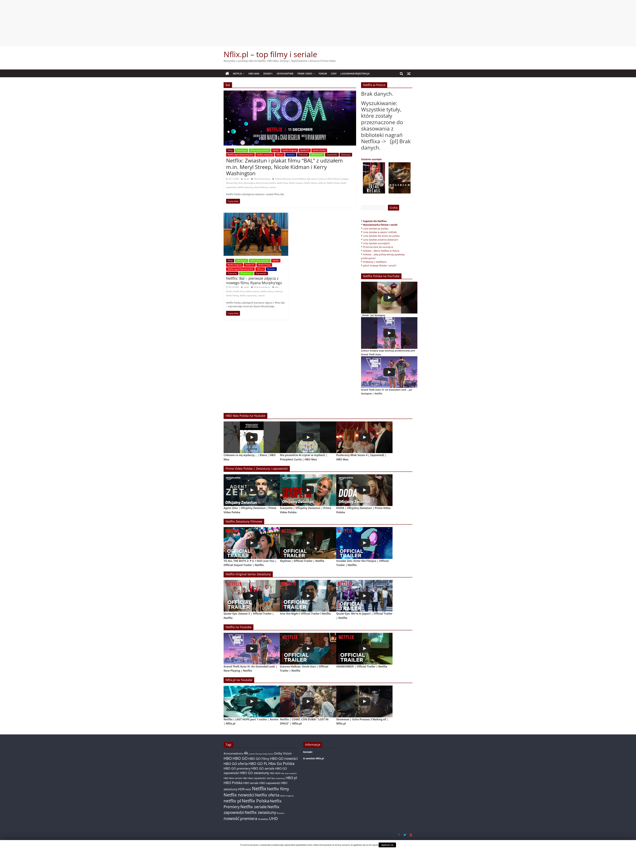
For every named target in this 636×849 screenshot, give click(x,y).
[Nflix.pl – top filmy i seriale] (227, 73)
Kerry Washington (246, 183)
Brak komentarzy (262, 178)
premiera (248, 818)
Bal (308, 178)
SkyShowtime (285, 73)
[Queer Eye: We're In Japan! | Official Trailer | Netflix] (364, 596)
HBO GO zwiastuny (254, 773)
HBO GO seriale (262, 768)
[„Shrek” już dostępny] (389, 297)
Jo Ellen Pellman (333, 178)
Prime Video (304, 73)
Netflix (237, 73)
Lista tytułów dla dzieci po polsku (381, 235)
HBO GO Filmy (258, 758)
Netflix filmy (282, 183)
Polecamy (303, 154)
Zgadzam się (387, 844)
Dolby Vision (283, 753)
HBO (228, 758)
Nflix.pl (280, 154)
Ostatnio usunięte (371, 159)
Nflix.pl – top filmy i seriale (270, 54)
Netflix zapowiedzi (248, 295)
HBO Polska (233, 782)
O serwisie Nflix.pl (313, 758)
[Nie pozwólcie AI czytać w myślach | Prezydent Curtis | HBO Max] (308, 437)
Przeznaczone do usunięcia (378, 247)
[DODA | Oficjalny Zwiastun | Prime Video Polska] (364, 490)
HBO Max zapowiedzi (254, 778)
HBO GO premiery (237, 768)
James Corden (317, 178)
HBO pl (291, 777)
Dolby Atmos (267, 754)
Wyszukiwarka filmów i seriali (380, 224)
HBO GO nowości (284, 758)
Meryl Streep (262, 183)
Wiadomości (317, 154)
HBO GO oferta (236, 763)
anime (252, 753)
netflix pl (321, 183)
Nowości (291, 154)
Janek (246, 178)
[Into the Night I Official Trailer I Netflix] (308, 596)
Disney (258, 753)
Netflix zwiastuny (265, 154)
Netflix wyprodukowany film (240, 154)
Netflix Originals (287, 796)
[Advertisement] (318, 23)
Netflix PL (304, 150)
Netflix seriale (253, 806)
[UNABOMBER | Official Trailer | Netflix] (364, 648)
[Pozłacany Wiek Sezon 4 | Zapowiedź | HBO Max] (364, 437)
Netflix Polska (319, 150)
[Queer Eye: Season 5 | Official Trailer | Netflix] (252, 596)
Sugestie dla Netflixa (375, 221)
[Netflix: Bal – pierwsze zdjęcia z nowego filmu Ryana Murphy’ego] (256, 215)
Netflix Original (289, 150)
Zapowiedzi (332, 154)
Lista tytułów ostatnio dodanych (380, 239)
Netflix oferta (310, 183)
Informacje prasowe (259, 150)
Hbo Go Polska (281, 763)
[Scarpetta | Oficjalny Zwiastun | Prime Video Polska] (308, 490)
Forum (323, 73)
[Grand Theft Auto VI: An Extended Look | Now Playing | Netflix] (252, 648)
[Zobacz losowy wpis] (408, 73)
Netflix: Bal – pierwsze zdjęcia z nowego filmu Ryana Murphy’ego (254, 280)
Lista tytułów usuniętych (376, 243)
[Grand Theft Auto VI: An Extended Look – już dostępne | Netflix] (389, 372)
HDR (241, 789)
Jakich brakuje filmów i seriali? (379, 265)
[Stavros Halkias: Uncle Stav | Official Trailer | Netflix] (308, 648)
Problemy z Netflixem (375, 261)
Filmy (230, 150)
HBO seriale (251, 783)
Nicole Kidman (261, 187)
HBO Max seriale (233, 778)
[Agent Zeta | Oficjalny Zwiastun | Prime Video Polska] (252, 490)
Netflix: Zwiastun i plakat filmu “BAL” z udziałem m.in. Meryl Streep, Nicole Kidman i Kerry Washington (284, 167)
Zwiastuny (345, 154)
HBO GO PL (258, 763)
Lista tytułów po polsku (375, 228)
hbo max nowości (289, 773)
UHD (273, 818)
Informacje (241, 150)
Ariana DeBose (299, 178)
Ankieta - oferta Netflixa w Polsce (381, 250)
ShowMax (263, 819)
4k (246, 753)
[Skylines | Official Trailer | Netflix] (308, 543)
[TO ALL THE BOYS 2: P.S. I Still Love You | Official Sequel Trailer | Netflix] (252, 543)
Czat (334, 73)
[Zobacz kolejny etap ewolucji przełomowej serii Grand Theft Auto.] (389, 333)
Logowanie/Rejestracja (355, 73)
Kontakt (307, 752)
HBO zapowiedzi (269, 783)
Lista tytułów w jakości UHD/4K (380, 232)
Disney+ (268, 73)
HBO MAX (253, 73)
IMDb (248, 789)
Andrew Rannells (283, 178)
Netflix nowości (296, 183)
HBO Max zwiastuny (276, 778)
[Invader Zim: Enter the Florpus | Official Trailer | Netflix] (364, 543)
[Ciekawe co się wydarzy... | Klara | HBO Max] (252, 437)
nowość (272, 187)
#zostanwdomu (233, 753)
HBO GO (240, 758)
